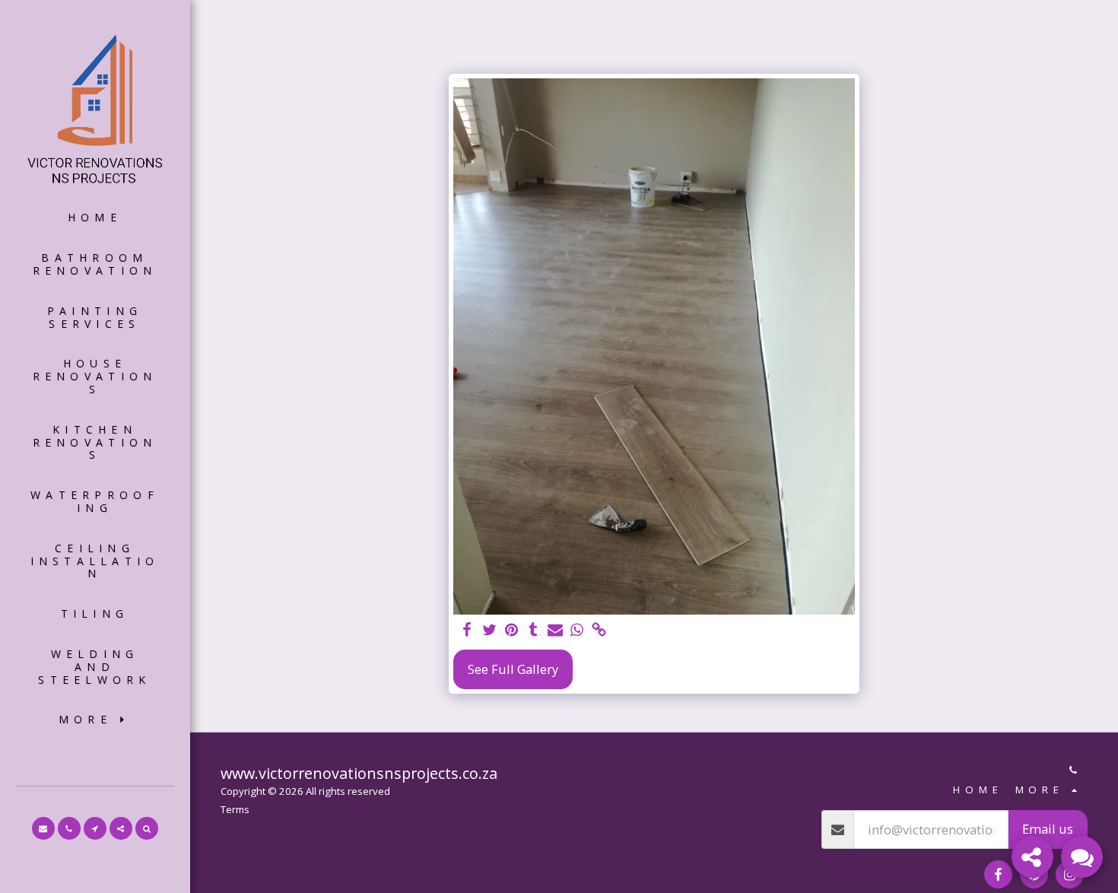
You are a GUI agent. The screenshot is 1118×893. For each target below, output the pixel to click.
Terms (235, 809)
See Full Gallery (513, 669)
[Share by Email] (556, 630)
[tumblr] (534, 630)
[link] (599, 630)
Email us (1047, 828)
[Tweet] (489, 630)
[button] (43, 828)
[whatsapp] (577, 630)
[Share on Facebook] (467, 630)
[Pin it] (511, 630)
